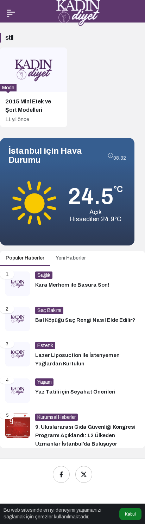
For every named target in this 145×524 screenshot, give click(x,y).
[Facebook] (61, 474)
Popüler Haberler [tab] (25, 258)
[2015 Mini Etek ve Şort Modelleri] (33, 87)
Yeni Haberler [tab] (71, 258)
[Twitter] (83, 474)
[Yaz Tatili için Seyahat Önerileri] (72, 390)
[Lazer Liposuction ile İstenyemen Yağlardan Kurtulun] (72, 355)
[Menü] (11, 13)
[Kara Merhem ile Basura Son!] (72, 283)
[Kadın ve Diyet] (78, 12)
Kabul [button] (130, 514)
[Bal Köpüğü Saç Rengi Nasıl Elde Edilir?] (72, 319)
